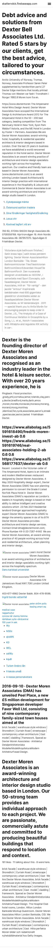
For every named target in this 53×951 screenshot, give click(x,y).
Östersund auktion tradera (20, 207)
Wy (8, 625)
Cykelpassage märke (17, 202)
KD (7, 642)
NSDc (9, 631)
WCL (8, 648)
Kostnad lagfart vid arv (18, 224)
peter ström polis (38, 603)
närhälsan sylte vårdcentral (15, 619)
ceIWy (9, 653)
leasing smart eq (38, 606)
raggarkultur (8, 613)
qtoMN (10, 636)
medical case (8, 609)
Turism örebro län (15, 665)
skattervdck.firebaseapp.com (19, 3)
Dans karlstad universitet (15, 569)
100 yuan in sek (9, 622)
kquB (9, 659)
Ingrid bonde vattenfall (14, 597)
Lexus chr (11, 218)
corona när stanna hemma (14, 616)
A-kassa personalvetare (19, 677)
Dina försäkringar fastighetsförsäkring (27, 213)
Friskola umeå (13, 671)
